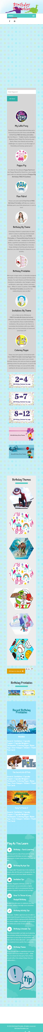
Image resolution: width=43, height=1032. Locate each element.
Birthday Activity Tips (22, 910)
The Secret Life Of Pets (21, 772)
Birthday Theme (20, 947)
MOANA (21, 737)
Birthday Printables (21, 271)
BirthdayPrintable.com (21, 1028)
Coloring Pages (21, 350)
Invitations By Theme (21, 310)
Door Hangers (17, 748)
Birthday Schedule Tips (22, 929)
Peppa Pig (21, 165)
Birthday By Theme (21, 227)
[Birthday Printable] (21, 6)
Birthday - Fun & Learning (24, 849)
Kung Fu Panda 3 (21, 808)
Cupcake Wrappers (21, 743)
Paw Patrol (21, 196)
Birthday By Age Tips (22, 865)
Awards (10, 741)
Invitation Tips (19, 879)
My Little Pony (21, 126)
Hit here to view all (15, 671)
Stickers (27, 748)
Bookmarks (11, 745)
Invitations (18, 741)
